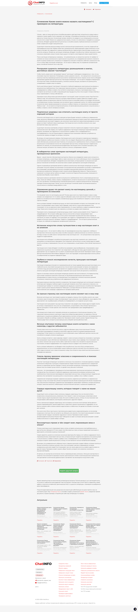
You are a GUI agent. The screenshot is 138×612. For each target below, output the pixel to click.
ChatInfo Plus (39, 569)
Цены (90, 3)
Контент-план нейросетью (67, 579)
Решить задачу (63, 568)
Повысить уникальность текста (90, 570)
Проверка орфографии (66, 593)
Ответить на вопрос (87, 579)
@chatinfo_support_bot (44, 580)
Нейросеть (84, 3)
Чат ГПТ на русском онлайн (89, 586)
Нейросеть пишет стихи (66, 573)
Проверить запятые (65, 596)
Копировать (41, 460)
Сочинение (48, 13)
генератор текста (56, 491)
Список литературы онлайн (67, 575)
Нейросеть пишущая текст (67, 570)
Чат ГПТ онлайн (85, 591)
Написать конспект (86, 582)
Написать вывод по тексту (88, 566)
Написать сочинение (65, 577)
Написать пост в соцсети (66, 582)
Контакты (38, 572)
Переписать (50, 460)
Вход (95, 3)
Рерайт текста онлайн (87, 573)
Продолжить (57, 460)
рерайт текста (84, 491)
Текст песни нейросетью (88, 563)
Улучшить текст (63, 591)
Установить (88, 9)
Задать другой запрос (69, 471)
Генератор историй (86, 577)
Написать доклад (86, 584)
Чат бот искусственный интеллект (91, 589)
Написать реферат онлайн (89, 568)
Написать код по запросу (66, 584)
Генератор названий (65, 566)
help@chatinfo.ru (42, 582)
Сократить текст (63, 563)
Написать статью (64, 586)
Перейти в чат (54, 3)
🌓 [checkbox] (135, 609)
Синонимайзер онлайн (88, 575)
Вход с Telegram (104, 3)
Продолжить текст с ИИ (66, 589)
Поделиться (98, 9)
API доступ (39, 575)
